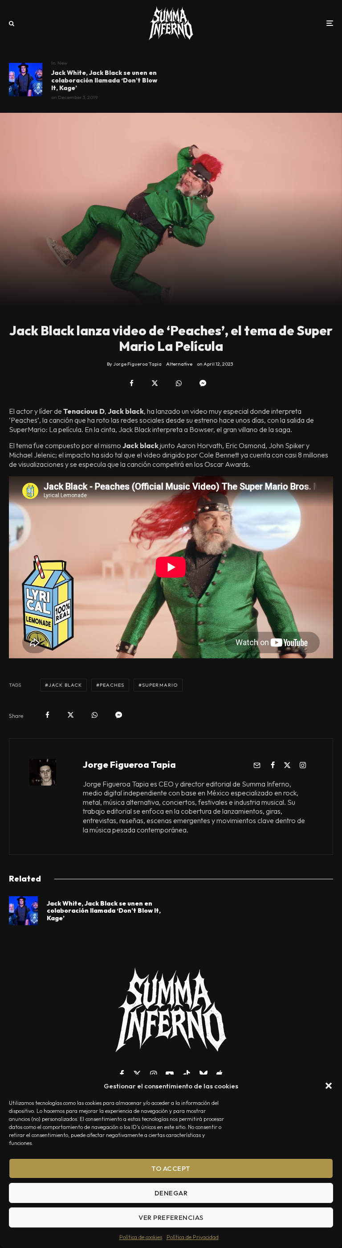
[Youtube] (169, 1074)
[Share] (132, 383)
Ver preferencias (170, 1217)
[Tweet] (154, 383)
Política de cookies (140, 1237)
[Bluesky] (203, 1074)
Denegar (171, 1193)
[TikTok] (186, 1074)
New (62, 63)
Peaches (112, 685)
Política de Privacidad (193, 1237)
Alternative (179, 364)
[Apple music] (219, 1074)
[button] (328, 1085)
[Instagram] (153, 1074)
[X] (137, 1074)
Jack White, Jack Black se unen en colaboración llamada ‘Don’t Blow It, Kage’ (104, 80)
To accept (170, 1168)
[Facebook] (122, 1074)
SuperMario (160, 685)
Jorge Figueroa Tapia (129, 764)
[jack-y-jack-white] (25, 79)
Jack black (65, 685)
